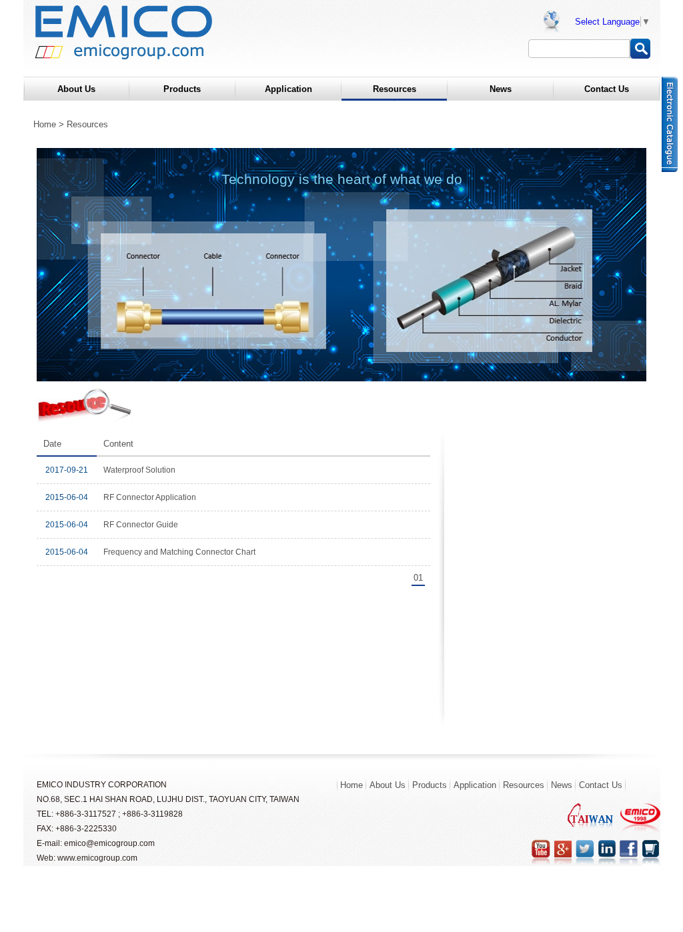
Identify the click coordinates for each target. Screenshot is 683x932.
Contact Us (600, 785)
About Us (388, 785)
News (561, 785)
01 (418, 578)
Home (44, 124)
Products (429, 785)
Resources (523, 785)
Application (475, 785)
